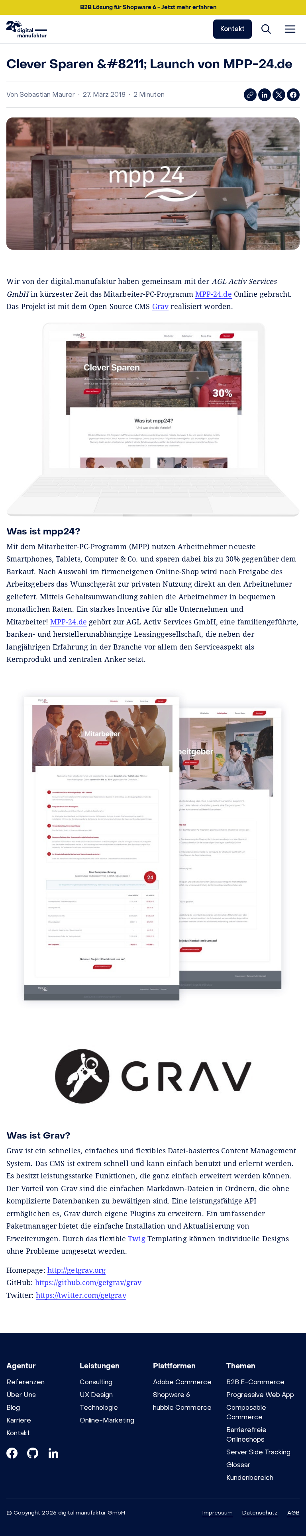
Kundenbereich (249, 1477)
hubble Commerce (182, 1407)
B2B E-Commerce (255, 1382)
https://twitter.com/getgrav (81, 1295)
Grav (160, 306)
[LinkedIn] (53, 1455)
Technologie (99, 1407)
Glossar (238, 1465)
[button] (153, 7)
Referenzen (25, 1382)
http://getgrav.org (76, 1270)
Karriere (18, 1420)
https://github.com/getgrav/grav (88, 1282)
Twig (136, 1238)
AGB (293, 1512)
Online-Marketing (107, 1420)
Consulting (96, 1382)
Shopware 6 (171, 1395)
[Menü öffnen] (290, 29)
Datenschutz (260, 1512)
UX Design (96, 1395)
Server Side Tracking (258, 1452)
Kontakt (232, 29)
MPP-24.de (213, 294)
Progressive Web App (260, 1395)
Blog (13, 1407)
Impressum (217, 1512)
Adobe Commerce (182, 1382)
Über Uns (21, 1395)
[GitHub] (32, 1455)
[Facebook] (12, 1455)
